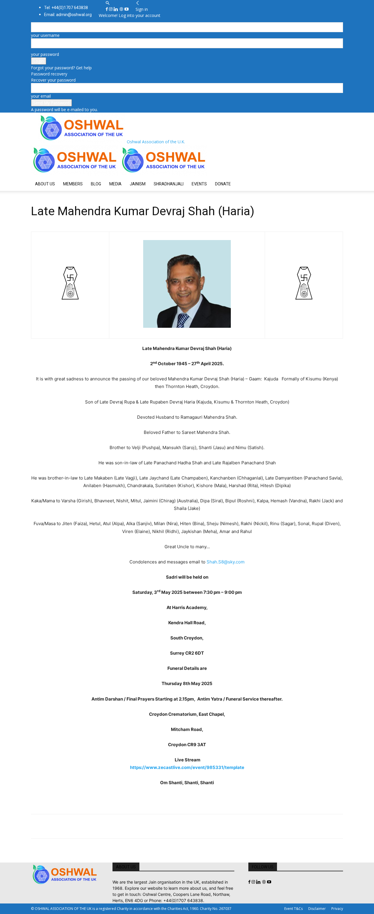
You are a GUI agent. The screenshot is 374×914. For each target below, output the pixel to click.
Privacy (337, 908)
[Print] (104, 826)
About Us (45, 184)
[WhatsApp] (77, 826)
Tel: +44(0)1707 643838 (66, 7)
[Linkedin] (116, 9)
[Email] (90, 826)
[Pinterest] (64, 826)
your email (41, 96)
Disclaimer (317, 908)
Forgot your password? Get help (61, 67)
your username (45, 35)
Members (73, 184)
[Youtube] (126, 9)
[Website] (121, 9)
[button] (107, 3)
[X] (50, 826)
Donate (223, 184)
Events (199, 184)
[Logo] (75, 174)
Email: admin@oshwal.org (68, 14)
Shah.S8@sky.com (226, 562)
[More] (118, 826)
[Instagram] (111, 9)
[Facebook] (107, 9)
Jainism (138, 184)
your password (45, 54)
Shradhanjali (168, 184)
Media (115, 184)
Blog (96, 184)
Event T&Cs (293, 908)
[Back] (138, 3)
